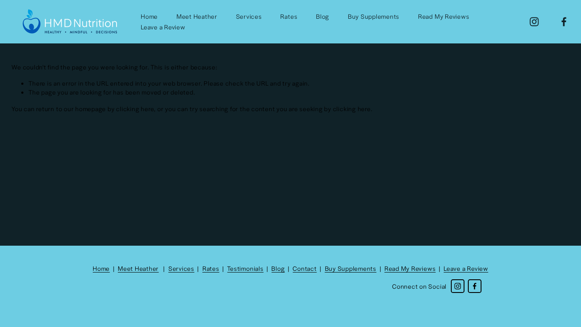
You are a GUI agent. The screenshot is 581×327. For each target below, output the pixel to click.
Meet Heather (197, 16)
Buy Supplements (373, 16)
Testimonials (245, 268)
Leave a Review (163, 27)
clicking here (135, 108)
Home (149, 16)
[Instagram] (534, 21)
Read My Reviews (443, 16)
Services (249, 16)
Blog (322, 16)
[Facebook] (564, 21)
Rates (288, 16)
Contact (304, 268)
